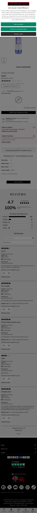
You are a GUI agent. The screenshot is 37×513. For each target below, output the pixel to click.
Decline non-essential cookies (18, 29)
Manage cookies (18, 34)
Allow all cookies (18, 24)
